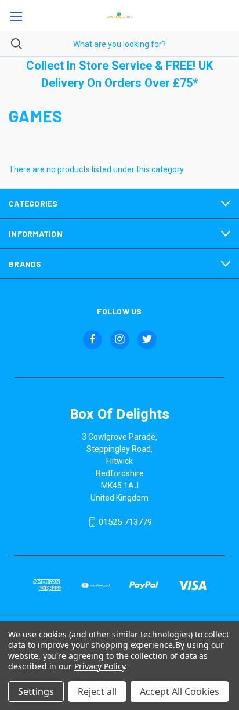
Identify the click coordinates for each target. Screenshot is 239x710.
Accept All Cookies (179, 691)
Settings (36, 691)
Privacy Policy (99, 666)
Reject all (97, 691)
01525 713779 (125, 522)
